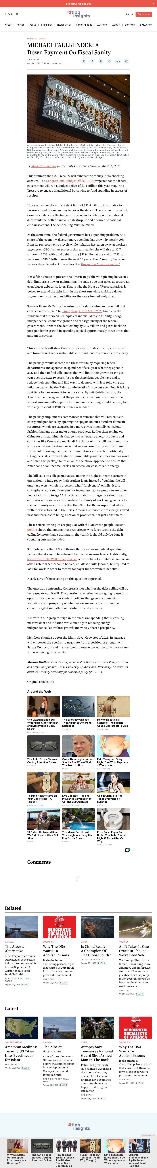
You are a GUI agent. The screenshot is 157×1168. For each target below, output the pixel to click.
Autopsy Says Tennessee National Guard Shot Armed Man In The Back (97, 1053)
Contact (130, 25)
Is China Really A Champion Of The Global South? (96, 951)
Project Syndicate (92, 959)
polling (32, 529)
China (84, 942)
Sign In (129, 14)
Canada (9, 942)
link (51, 681)
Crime (84, 1042)
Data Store (146, 25)
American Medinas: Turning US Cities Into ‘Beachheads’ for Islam (21, 1053)
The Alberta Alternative (14, 948)
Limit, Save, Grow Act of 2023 (82, 311)
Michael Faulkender (43, 166)
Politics (124, 942)
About (116, 25)
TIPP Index (46, 25)
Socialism (48, 942)
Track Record (84, 25)
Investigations (13, 1042)
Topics (20, 25)
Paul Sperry (12, 1064)
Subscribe (144, 14)
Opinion (31, 39)
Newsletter (64, 25)
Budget (43, 39)
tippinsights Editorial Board (18, 979)
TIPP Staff (33, 59)
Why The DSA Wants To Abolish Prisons (56, 951)
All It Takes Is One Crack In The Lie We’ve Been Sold (134, 951)
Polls (32, 25)
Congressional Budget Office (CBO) (70, 181)
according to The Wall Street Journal (52, 559)
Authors (102, 25)
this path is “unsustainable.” (100, 264)
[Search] (17, 14)
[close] (153, 3)
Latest (8, 25)
